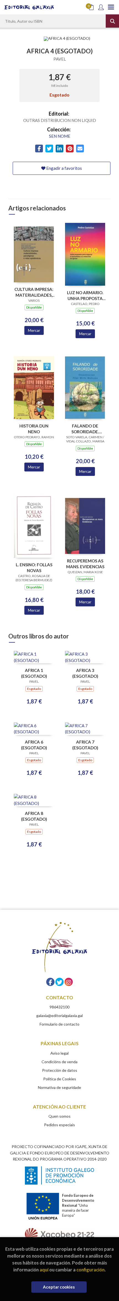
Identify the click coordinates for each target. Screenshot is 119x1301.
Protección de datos (59, 1070)
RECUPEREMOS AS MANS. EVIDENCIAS (85, 563)
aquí (44, 1270)
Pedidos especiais (59, 1124)
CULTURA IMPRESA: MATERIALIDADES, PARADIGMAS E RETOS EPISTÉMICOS (33, 292)
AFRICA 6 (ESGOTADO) (34, 744)
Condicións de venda (59, 1061)
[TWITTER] (59, 982)
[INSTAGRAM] (68, 982)
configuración (90, 1270)
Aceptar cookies (59, 1286)
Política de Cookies (59, 1078)
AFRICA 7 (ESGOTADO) (85, 744)
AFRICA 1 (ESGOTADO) (34, 673)
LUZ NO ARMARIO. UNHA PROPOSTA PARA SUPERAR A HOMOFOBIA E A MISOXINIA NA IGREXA (85, 295)
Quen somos (59, 1116)
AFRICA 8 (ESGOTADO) (34, 816)
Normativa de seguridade (59, 1087)
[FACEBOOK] (50, 982)
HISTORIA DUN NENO (33, 428)
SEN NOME (59, 136)
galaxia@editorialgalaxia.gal (59, 1015)
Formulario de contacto (59, 1024)
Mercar (34, 330)
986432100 (59, 1007)
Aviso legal (59, 1053)
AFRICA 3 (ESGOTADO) (85, 673)
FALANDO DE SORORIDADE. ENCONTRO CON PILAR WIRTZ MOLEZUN (85, 428)
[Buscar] (112, 21)
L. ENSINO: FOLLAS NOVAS (34, 567)
